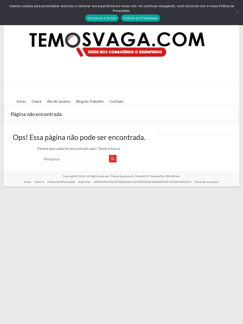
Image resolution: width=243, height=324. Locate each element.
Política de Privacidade (61, 182)
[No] (237, 12)
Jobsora (39, 182)
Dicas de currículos (207, 182)
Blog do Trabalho (90, 101)
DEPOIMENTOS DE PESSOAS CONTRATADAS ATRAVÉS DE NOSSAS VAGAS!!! (143, 182)
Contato (116, 101)
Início (21, 101)
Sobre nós (84, 182)
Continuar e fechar (102, 18)
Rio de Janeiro (58, 101)
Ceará (36, 101)
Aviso (27, 182)
